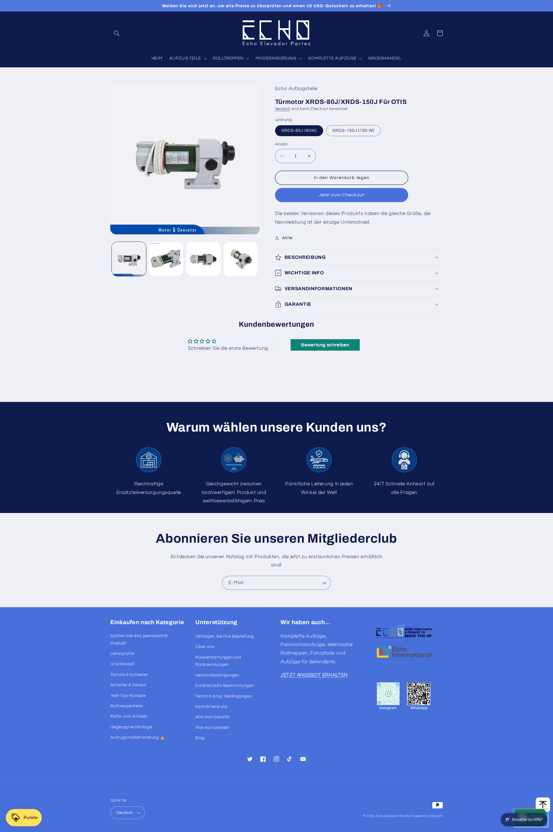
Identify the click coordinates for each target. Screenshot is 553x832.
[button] (117, 33)
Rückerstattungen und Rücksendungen (218, 661)
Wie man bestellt (212, 727)
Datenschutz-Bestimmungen (224, 685)
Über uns (204, 647)
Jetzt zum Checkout (341, 195)
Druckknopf (122, 664)
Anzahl (281, 144)
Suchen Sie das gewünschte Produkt (139, 639)
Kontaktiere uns (211, 706)
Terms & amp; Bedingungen (223, 696)
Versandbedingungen (217, 675)
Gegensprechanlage (131, 727)
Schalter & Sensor (128, 685)
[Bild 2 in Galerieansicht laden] (166, 259)
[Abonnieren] (324, 583)
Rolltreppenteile (126, 706)
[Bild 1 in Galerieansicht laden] (129, 259)
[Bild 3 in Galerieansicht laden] (203, 259)
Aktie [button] (287, 238)
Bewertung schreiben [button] (325, 345)
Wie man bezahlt (212, 717)
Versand (282, 109)
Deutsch (125, 813)
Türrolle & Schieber (129, 675)
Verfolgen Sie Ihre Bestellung (224, 636)
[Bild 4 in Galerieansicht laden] (241, 259)
